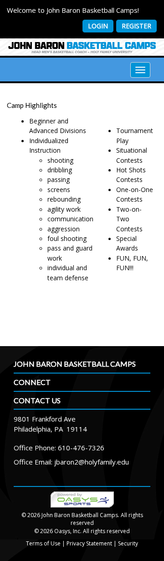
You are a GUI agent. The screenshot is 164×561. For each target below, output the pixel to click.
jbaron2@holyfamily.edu (91, 461)
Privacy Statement (89, 543)
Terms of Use (43, 543)
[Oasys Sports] (82, 499)
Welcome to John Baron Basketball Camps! (73, 10)
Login (98, 25)
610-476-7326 (81, 447)
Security (128, 543)
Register (136, 25)
